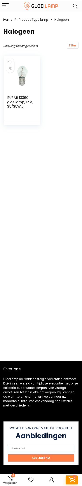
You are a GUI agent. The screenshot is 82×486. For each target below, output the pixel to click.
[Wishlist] (30, 480)
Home (7, 19)
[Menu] (5, 6)
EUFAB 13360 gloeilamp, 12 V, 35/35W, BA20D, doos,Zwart (20, 106)
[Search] (75, 6)
